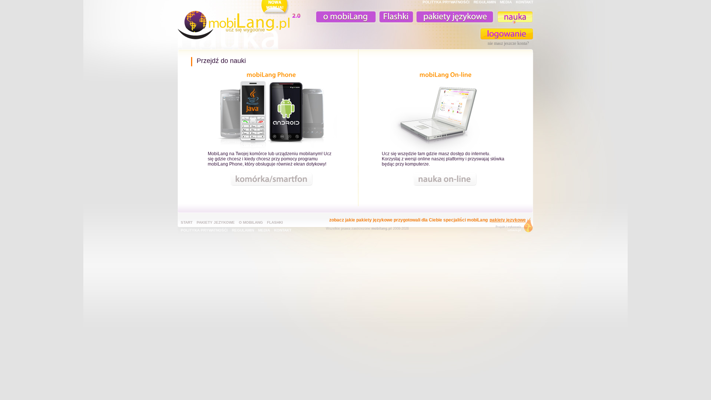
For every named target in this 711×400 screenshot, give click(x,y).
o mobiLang (342, 17)
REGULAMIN (485, 2)
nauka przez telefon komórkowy (271, 179)
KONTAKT (524, 2)
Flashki (275, 222)
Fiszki (395, 17)
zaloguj (507, 34)
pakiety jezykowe (216, 222)
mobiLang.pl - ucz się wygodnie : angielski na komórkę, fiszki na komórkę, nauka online (241, 21)
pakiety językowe (454, 17)
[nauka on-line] (445, 115)
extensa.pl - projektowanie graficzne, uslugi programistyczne (512, 226)
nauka (514, 17)
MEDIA (506, 2)
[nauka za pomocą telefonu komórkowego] (271, 115)
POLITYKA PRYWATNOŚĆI (446, 2)
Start (187, 222)
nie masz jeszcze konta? (508, 43)
